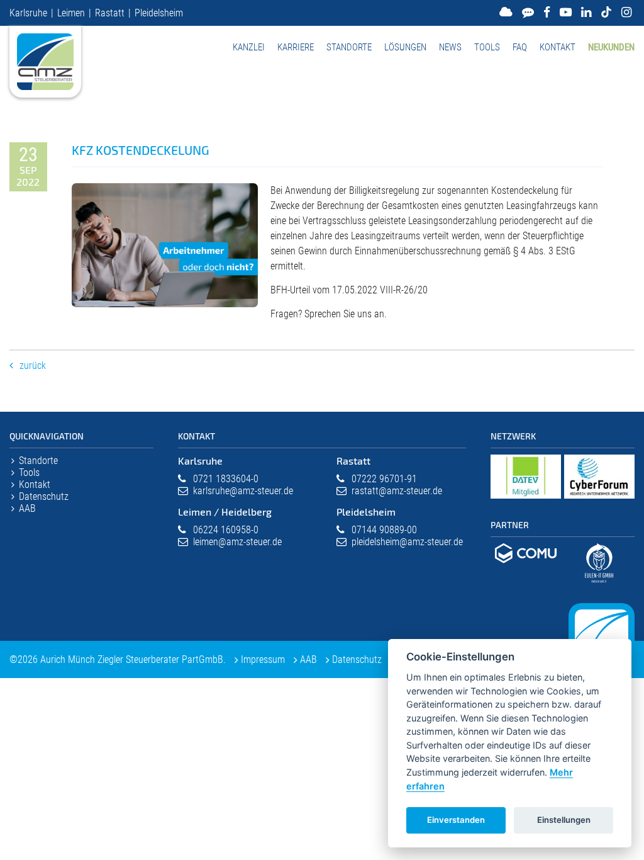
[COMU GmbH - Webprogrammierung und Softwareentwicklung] (526, 565)
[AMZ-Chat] (528, 12)
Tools (487, 47)
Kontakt (557, 47)
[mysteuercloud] (506, 12)
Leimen (71, 13)
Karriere (295, 47)
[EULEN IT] (599, 586)
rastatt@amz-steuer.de (397, 491)
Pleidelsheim (159, 13)
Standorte (349, 47)
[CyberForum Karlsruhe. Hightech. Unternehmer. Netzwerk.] (599, 499)
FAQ (520, 47)
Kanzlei (249, 47)
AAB (27, 508)
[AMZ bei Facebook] (546, 12)
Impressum (263, 659)
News (450, 47)
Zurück (32, 365)
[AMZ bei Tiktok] (606, 12)
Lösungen (405, 47)
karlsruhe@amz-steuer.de (243, 491)
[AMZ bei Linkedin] (586, 12)
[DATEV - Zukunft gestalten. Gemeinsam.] (526, 499)
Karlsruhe (28, 13)
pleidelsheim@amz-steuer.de (407, 542)
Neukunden (611, 47)
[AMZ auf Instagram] (626, 12)
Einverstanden (456, 820)
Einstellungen (564, 820)
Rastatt (110, 13)
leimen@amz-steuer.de (237, 542)
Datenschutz (44, 496)
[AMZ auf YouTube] (566, 12)
